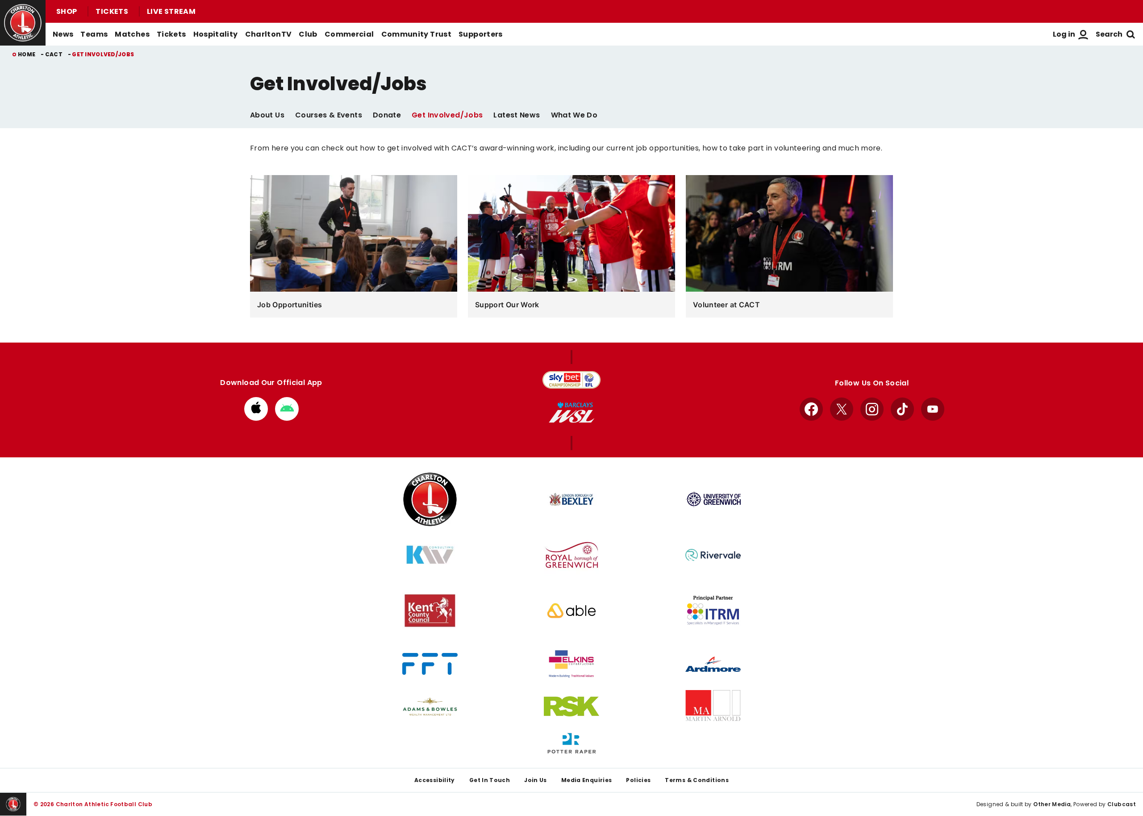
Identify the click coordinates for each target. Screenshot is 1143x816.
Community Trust (416, 34)
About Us (267, 115)
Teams (94, 34)
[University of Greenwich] (713, 499)
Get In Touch (489, 780)
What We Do (574, 115)
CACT (54, 54)
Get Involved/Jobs (447, 115)
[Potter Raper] (571, 743)
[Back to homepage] (23, 23)
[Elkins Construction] (571, 664)
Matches (132, 34)
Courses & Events (328, 115)
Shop (66, 11)
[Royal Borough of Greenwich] (571, 555)
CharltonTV (268, 34)
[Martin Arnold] (713, 706)
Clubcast (1121, 804)
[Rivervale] (713, 555)
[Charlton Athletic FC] (430, 499)
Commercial (349, 34)
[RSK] (571, 706)
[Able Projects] (571, 610)
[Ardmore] (713, 664)
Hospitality (215, 34)
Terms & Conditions (697, 780)
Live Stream (171, 11)
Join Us (535, 780)
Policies (638, 780)
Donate (387, 115)
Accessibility (434, 780)
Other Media (1052, 804)
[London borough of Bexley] (571, 499)
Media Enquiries (586, 780)
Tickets (112, 11)
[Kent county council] (430, 610)
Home (26, 54)
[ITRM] (713, 610)
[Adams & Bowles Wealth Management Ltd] (430, 706)
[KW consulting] (430, 554)
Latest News (516, 115)
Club (308, 34)
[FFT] (430, 663)
